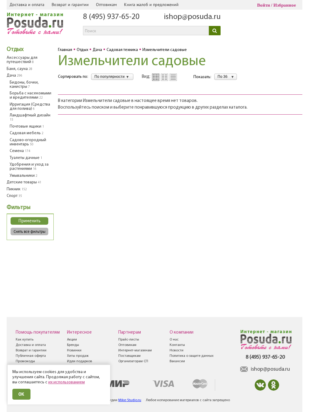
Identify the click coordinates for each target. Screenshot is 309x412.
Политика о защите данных (192, 356)
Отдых (15, 49)
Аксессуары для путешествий (22, 59)
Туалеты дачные (26, 158)
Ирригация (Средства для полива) (30, 106)
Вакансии (177, 361)
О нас (174, 339)
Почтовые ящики (27, 126)
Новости (176, 350)
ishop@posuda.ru (192, 17)
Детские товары (24, 182)
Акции (72, 339)
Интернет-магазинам (135, 350)
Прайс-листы (128, 339)
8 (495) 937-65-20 (111, 17)
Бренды (73, 345)
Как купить (24, 339)
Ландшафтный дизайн (30, 117)
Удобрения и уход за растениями (29, 166)
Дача (14, 75)
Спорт (14, 196)
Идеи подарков (79, 361)
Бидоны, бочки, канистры (24, 84)
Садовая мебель (26, 133)
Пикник (17, 189)
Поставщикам (129, 356)
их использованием (66, 382)
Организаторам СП (133, 361)
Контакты (177, 345)
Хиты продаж (77, 356)
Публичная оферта (31, 356)
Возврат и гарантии (70, 4)
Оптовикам (106, 4)
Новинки (74, 350)
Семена (20, 151)
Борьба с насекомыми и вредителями (30, 95)
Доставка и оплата (27, 4)
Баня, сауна (19, 69)
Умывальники (23, 175)
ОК (21, 394)
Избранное (284, 5)
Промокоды (25, 361)
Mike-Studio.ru (129, 400)
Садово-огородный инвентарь (28, 142)
